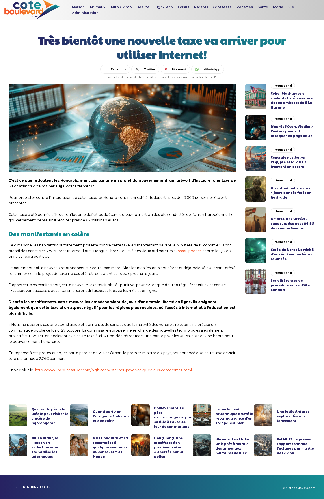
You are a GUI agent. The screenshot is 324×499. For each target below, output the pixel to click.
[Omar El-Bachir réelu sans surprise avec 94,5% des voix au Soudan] (255, 219)
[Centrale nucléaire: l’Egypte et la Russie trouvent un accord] (255, 158)
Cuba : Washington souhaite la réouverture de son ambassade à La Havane (292, 100)
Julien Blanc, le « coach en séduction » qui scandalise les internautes (45, 447)
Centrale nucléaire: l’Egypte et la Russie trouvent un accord (289, 162)
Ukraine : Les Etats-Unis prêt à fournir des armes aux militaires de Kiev (232, 446)
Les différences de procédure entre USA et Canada (291, 285)
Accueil (112, 77)
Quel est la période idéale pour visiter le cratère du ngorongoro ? (50, 416)
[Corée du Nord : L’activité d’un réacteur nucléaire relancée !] (255, 250)
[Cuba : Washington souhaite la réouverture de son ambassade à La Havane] (255, 96)
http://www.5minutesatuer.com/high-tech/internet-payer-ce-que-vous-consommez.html (113, 370)
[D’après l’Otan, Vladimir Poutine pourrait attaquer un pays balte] (255, 127)
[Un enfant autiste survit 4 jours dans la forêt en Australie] (255, 189)
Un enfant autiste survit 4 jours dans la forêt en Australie (292, 192)
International (128, 77)
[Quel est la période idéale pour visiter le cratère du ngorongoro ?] (18, 415)
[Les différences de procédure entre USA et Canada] (255, 281)
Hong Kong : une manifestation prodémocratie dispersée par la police (168, 447)
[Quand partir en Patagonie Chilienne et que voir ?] (79, 415)
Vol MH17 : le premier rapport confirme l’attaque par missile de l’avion (295, 446)
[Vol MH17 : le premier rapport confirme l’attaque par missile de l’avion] (263, 445)
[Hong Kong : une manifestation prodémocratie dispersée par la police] (140, 445)
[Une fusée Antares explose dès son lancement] (263, 415)
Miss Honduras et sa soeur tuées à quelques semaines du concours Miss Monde (110, 447)
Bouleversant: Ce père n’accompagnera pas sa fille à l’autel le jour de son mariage (173, 417)
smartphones (189, 251)
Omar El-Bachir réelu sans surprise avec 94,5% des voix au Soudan (292, 223)
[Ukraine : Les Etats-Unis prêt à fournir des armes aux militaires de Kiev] (202, 445)
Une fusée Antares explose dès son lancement (293, 416)
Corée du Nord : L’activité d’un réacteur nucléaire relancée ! (292, 254)
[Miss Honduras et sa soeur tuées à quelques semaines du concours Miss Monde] (79, 445)
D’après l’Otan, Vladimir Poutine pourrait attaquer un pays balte (292, 131)
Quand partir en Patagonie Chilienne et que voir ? (111, 416)
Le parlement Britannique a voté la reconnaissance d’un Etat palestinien (234, 416)
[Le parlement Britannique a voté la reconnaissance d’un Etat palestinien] (202, 415)
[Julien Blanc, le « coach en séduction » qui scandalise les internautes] (18, 445)
